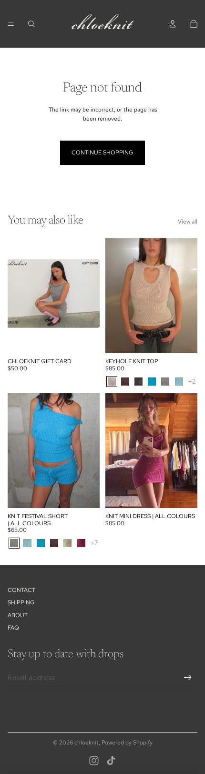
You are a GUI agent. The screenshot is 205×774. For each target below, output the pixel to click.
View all (187, 221)
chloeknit (86, 742)
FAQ (13, 627)
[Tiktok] (111, 760)
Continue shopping (102, 152)
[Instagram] (94, 760)
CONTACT (21, 590)
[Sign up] (187, 677)
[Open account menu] (172, 23)
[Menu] (11, 24)
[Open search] (31, 23)
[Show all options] (191, 381)
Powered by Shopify (127, 742)
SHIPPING (21, 602)
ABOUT (18, 615)
